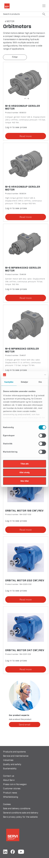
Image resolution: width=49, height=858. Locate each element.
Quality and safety (12, 764)
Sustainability (10, 769)
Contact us (8, 776)
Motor (10, 21)
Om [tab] (40, 382)
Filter (15, 57)
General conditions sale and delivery (20, 813)
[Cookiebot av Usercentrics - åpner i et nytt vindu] (35, 374)
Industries (8, 760)
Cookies (7, 804)
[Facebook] (13, 852)
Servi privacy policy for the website (20, 817)
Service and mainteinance (15, 756)
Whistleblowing (10, 797)
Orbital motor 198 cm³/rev (24, 511)
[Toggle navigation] (44, 6)
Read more (26, 136)
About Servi (9, 780)
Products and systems (14, 752)
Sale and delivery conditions (16, 809)
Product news (10, 793)
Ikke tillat (25, 481)
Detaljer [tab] (24, 382)
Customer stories (11, 789)
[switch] (42, 435)
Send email (24, 724)
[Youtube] (21, 852)
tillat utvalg (24, 472)
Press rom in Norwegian (15, 784)
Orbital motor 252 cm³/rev (24, 580)
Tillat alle (25, 464)
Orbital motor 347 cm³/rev (24, 650)
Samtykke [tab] (8, 382)
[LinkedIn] (5, 852)
